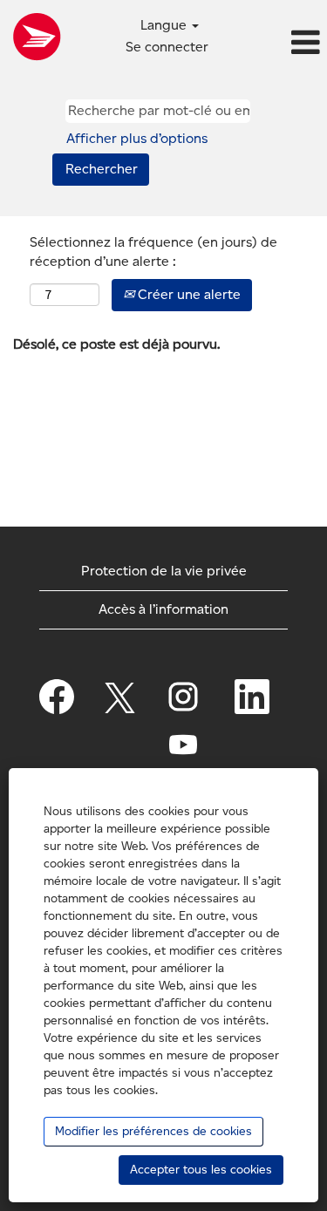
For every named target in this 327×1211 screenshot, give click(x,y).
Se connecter (167, 46)
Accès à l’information (163, 609)
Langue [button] (165, 25)
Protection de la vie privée (164, 570)
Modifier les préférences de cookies (153, 1131)
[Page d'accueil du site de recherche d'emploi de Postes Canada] (37, 37)
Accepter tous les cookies (201, 1169)
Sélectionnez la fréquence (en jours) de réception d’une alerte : (153, 252)
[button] (272, 43)
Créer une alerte (187, 294)
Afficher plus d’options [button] (137, 138)
